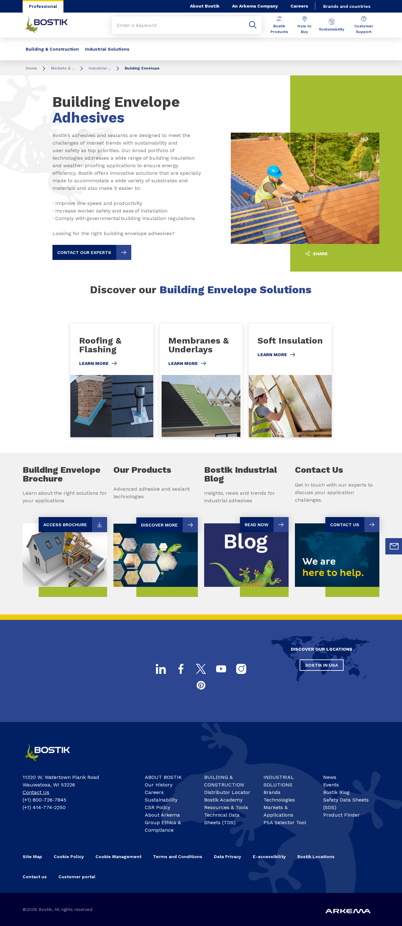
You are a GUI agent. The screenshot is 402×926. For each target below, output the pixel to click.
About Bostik (205, 5)
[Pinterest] (201, 685)
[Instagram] (241, 669)
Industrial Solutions (107, 49)
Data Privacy (227, 856)
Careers (299, 5)
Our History (158, 785)
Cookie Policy (69, 856)
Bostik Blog (336, 792)
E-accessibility (269, 856)
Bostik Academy (223, 800)
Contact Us (36, 792)
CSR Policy (157, 807)
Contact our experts (84, 252)
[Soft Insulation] (290, 380)
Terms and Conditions (177, 856)
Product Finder (341, 815)
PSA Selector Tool (284, 822)
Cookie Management (118, 856)
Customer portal (76, 876)
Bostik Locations (315, 856)
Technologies (279, 800)
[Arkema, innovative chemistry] (52, 763)
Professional (43, 6)
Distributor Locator (227, 792)
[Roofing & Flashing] (111, 380)
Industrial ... (100, 68)
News (329, 777)
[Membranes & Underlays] (201, 380)
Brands (271, 792)
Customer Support (363, 29)
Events (331, 785)
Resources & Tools (226, 807)
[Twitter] (201, 669)
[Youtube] (221, 669)
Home (31, 68)
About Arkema (162, 815)
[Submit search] (253, 25)
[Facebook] (181, 669)
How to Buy (304, 29)
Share (320, 253)
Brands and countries (347, 6)
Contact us (35, 876)
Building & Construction (52, 49)
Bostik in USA (321, 665)
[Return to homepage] (51, 25)
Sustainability (332, 29)
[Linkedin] (161, 669)
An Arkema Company (255, 5)
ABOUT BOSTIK (163, 777)
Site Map (32, 856)
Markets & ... (63, 68)
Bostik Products (279, 29)
